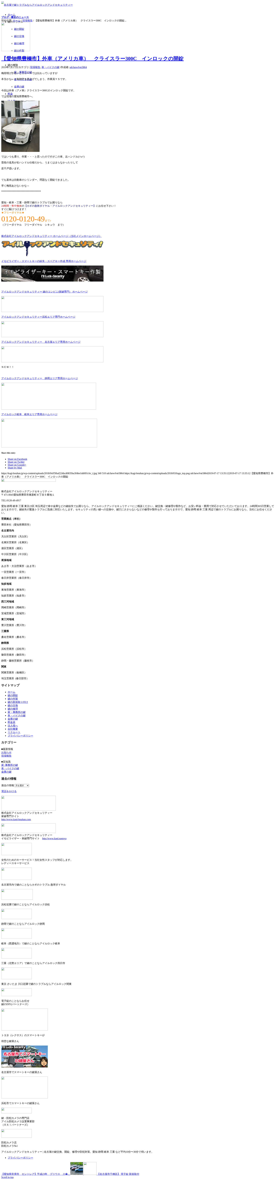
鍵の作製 (13, 698)
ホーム (16, 20)
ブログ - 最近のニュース (15, 17)
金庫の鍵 (13, 718)
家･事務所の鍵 (9, 765)
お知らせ (6, 752)
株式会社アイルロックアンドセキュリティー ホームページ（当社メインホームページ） (51, 236)
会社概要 (13, 729)
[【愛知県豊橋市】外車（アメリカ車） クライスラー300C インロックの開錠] (15, 50)
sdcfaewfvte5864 (78, 67)
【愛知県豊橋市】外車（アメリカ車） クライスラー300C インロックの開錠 (92, 58)
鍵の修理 (13, 708)
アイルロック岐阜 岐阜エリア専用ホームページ (29, 414)
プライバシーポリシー (20, 735)
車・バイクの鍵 (50, 67)
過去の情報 (7, 785)
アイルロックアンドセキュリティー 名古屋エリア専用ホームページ (40, 342)
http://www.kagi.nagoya (54, 838)
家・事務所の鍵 (17, 712)
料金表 (11, 722)
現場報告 (27, 20)
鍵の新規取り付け (18, 702)
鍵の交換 (13, 705)
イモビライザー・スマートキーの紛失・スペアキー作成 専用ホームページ (43, 261)
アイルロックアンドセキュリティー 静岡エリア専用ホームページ (39, 378)
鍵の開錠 (13, 695)
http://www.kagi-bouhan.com (16, 819)
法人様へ (13, 725)
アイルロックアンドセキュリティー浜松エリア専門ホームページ (38, 316)
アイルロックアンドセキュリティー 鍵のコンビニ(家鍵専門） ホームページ (44, 291)
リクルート (14, 732)
